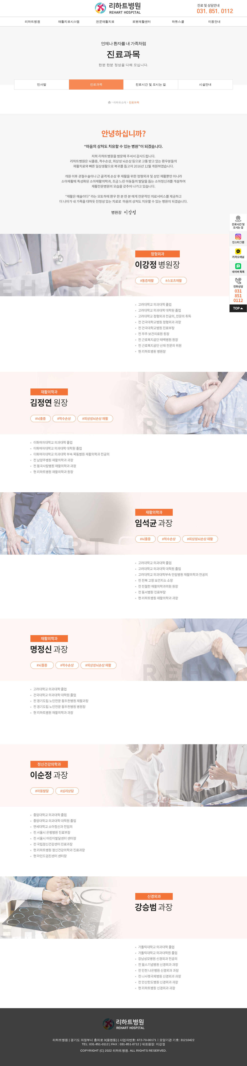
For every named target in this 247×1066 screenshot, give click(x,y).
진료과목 (96, 84)
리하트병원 (118, 8)
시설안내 (205, 84)
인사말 (41, 84)
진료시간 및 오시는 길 (151, 84)
